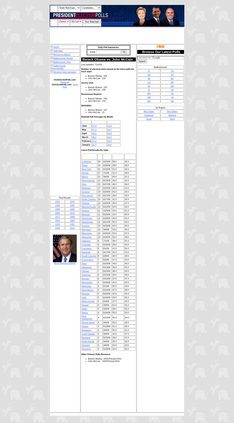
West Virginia (88, 301)
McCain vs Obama (61, 54)
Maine (85, 312)
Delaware (86, 330)
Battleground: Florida (63, 58)
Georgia (86, 192)
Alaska (85, 326)
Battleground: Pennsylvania (58, 67)
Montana (86, 338)
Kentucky (86, 252)
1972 (57, 217)
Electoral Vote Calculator (64, 72)
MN (149, 93)
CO (149, 82)
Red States (172, 111)
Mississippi (87, 282)
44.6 (110, 145)
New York (86, 169)
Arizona (85, 226)
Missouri (86, 214)
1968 (72, 217)
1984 (72, 209)
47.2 (94, 141)
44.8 (110, 133)
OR (172, 82)
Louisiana (86, 248)
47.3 (94, 130)
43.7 (110, 130)
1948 (57, 228)
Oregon (85, 271)
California (86, 161)
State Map (58, 51)
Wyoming (86, 349)
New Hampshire (87, 317)
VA (172, 97)
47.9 (94, 126)
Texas (85, 165)
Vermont (86, 345)
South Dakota (88, 334)
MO (149, 101)
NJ (149, 86)
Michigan (86, 188)
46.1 (94, 137)
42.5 (110, 141)
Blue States (149, 111)
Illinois (85, 177)
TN (172, 93)
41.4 (110, 126)
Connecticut (87, 260)
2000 (72, 201)
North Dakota (88, 341)
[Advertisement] (117, 36)
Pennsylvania (88, 180)
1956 (57, 224)
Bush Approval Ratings (65, 263)
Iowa (84, 263)
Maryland (86, 229)
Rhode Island (88, 322)
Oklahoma (87, 267)
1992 (72, 205)
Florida (85, 173)
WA (172, 86)
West (172, 119)
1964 (57, 220)
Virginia (85, 203)
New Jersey (87, 195)
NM (172, 101)
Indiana (85, 211)
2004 (57, 201)
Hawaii (85, 305)
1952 (72, 224)
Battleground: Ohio (62, 62)
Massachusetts (89, 207)
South (149, 119)
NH (172, 78)
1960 (72, 220)
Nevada (85, 294)
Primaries (64, 82)
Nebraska (86, 286)
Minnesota (87, 233)
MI (149, 78)
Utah (84, 297)
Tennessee (87, 218)
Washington (87, 222)
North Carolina (89, 199)
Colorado (86, 245)
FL (149, 71)
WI (172, 90)
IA (149, 90)
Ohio (84, 184)
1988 (57, 209)
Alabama (86, 241)
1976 (72, 213)
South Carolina (89, 256)
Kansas (85, 278)
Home (56, 47)
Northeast (148, 115)
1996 (57, 205)
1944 (72, 228)
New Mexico (88, 290)
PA (172, 71)
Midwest (172, 115)
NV (172, 75)
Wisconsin (87, 237)
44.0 (110, 137)
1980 (57, 213)
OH (149, 75)
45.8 (94, 133)
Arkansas (86, 275)
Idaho (84, 309)
